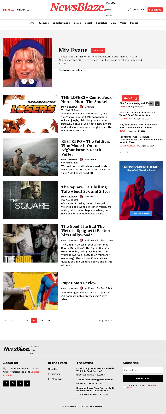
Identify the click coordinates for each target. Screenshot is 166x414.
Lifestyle (81, 375)
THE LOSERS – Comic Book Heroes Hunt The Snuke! (86, 99)
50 (41, 320)
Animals (123, 107)
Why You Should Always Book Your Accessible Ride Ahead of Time (138, 126)
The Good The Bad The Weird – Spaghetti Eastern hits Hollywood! (86, 230)
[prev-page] (6, 320)
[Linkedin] (20, 383)
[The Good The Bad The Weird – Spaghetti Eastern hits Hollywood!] (30, 243)
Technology (125, 119)
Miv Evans (89, 107)
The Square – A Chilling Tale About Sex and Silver (85, 189)
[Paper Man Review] (30, 291)
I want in (141, 378)
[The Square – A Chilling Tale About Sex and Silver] (30, 200)
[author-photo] (82, 106)
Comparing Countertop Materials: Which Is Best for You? (139, 87)
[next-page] (55, 320)
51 (49, 320)
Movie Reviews (69, 107)
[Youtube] (27, 383)
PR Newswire (55, 379)
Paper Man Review (78, 282)
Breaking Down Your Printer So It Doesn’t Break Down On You (137, 114)
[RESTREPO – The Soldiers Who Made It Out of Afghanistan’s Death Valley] (30, 157)
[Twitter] (31, 81)
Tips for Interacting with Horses (136, 103)
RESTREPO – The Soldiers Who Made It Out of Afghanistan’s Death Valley (85, 148)
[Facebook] (24, 81)
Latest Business (127, 146)
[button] (24, 9)
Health (122, 131)
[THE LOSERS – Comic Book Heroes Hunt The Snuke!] (30, 114)
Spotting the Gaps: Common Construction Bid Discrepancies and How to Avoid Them (141, 139)
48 (26, 320)
